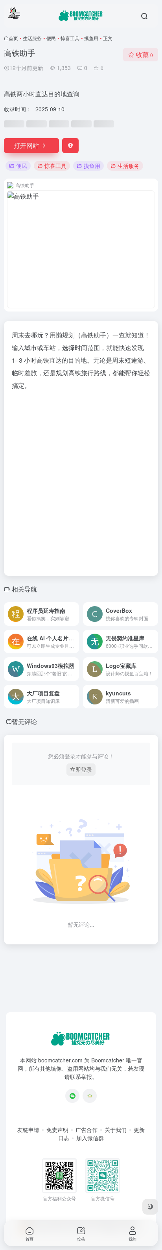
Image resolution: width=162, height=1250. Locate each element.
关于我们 (116, 1130)
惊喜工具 (70, 38)
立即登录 (81, 769)
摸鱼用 (91, 38)
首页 (13, 38)
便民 (51, 38)
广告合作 (86, 1130)
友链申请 (28, 1130)
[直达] (75, 614)
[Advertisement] (81, 481)
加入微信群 (90, 1138)
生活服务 (32, 38)
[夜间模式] (150, 1207)
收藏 (144, 54)
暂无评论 (24, 721)
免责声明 (57, 1130)
